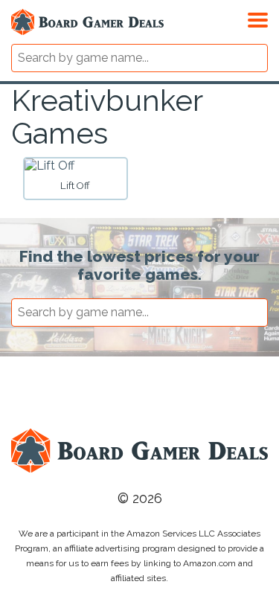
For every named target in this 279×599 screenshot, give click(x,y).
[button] (258, 18)
